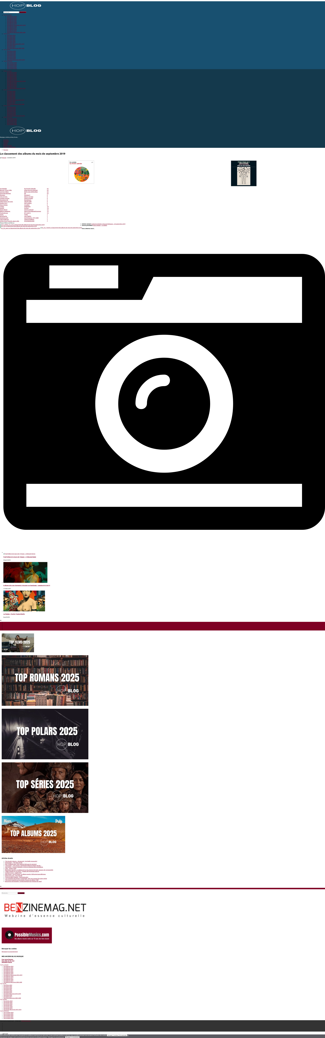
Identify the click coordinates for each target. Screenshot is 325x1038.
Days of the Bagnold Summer (32, 211)
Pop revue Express (7, 959)
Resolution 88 (4, 200)
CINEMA (5, 142)
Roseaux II (27, 195)
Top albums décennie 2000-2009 (16, 32)
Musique (5, 150)
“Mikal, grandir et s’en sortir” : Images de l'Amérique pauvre (22, 871)
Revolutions (27, 200)
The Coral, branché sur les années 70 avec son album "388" (22, 880)
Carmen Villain (4, 192)
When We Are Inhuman (31, 190)
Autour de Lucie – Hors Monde (13, 875)
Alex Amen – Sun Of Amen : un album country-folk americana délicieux (25, 874)
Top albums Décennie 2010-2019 (16, 25)
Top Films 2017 (11, 47)
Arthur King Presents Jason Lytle (9, 221)
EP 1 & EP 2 (27, 213)
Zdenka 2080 (27, 201)
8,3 (48, 192)
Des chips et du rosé (8, 961)
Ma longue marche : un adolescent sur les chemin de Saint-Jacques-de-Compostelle (29, 870)
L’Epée (2, 206)
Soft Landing (27, 203)
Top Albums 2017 (12, 28)
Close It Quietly (28, 198)
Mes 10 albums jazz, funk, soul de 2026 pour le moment (21, 864)
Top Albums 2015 (12, 31)
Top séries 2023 (11, 52)
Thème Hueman (26, 1021)
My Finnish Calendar (30, 188)
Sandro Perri (3, 203)
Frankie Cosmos (5, 198)
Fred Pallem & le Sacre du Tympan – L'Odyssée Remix (19, 557)
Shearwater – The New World (13, 862)
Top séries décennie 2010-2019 (16, 59)
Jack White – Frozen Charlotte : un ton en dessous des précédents (24, 867)
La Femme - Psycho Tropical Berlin (14, 614)
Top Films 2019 (11, 42)
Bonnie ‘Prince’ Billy (6, 190)
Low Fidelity (27, 216)
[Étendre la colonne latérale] (0, 620)
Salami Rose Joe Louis (6, 201)
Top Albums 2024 (12, 16)
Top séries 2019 (11, 58)
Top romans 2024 (12, 62)
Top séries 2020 (11, 57)
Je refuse (116, 1035)
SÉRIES (5, 144)
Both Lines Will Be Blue (31, 192)
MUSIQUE (6, 141)
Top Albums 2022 (12, 19)
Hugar (2, 214)
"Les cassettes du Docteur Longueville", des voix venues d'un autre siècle (26, 878)
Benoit (4, 157)
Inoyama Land (4, 218)
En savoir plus (123, 1035)
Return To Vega (28, 196)
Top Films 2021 (11, 39)
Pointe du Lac (4, 213)
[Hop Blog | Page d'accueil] (21, 9)
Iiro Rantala (3, 188)
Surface (26, 208)
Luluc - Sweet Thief (10, 868)
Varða (26, 214)
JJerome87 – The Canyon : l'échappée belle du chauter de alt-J (23, 865)
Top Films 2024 (11, 35)
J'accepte (110, 1035)
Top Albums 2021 (12, 21)
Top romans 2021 (12, 67)
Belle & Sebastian (5, 211)
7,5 (48, 209)
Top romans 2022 (12, 65)
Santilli (2, 208)
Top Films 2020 (11, 41)
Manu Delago (4, 205)
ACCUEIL (5, 140)
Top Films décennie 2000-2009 (15, 48)
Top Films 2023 (11, 36)
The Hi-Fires (4, 196)
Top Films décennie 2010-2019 (15, 44)
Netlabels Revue (7, 962)
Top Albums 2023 (12, 18)
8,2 (48, 193)
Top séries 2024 (11, 51)
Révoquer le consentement (10, 951)
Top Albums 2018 (12, 26)
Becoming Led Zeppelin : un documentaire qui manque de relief (23, 881)
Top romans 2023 (12, 64)
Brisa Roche (3, 216)
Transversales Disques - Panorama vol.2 (16, 877)
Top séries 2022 (11, 54)
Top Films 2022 (11, 38)
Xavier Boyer (3, 209)
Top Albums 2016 (12, 29)
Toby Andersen (4, 219)
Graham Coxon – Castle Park (13, 872)
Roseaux (2, 195)
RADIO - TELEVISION (9, 147)
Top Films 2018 (11, 45)
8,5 (48, 188)
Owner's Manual (28, 209)
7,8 (48, 208)
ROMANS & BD (7, 145)
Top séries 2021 (11, 55)
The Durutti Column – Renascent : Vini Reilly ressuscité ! (21, 861)
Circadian (27, 205)
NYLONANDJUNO (29, 221)
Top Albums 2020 (12, 22)
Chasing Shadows (29, 219)
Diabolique (27, 206)
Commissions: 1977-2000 (31, 218)
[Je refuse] (128, 1035)
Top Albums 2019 (12, 23)
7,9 (48, 206)
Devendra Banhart (5, 193)
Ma (25, 193)
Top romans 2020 (12, 68)
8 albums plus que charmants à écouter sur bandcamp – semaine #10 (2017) (26, 585)
